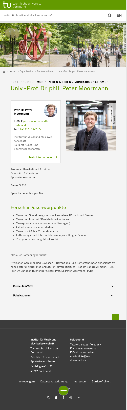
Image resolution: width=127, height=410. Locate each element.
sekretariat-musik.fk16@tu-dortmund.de (82, 356)
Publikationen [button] (21, 295)
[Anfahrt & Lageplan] (63, 398)
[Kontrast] (109, 15)
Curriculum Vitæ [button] (23, 286)
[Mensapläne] (56, 398)
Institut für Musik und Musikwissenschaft (28, 15)
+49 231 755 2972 (30, 129)
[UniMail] (79, 398)
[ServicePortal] (71, 398)
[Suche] (48, 398)
